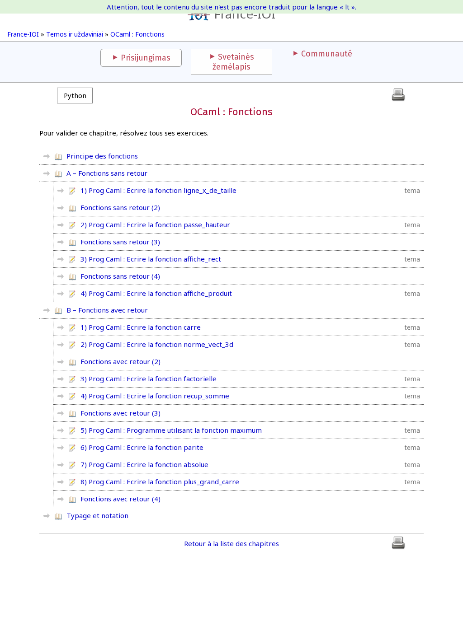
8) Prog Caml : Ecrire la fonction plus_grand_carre (159, 481)
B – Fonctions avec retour (107, 309)
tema (412, 191)
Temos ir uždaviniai (74, 34)
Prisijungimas (145, 58)
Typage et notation (97, 515)
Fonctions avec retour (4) (120, 498)
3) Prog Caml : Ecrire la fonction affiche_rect (150, 258)
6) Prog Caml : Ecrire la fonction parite (141, 447)
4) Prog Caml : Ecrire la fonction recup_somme (154, 395)
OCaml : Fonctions (137, 34)
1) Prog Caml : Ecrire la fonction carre (140, 327)
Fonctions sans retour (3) (120, 241)
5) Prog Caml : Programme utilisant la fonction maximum (171, 430)
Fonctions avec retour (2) (120, 361)
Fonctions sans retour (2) (120, 207)
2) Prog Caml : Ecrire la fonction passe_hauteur (155, 224)
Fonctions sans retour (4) (120, 275)
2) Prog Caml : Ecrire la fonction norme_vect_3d (156, 344)
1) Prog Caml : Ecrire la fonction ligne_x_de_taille (158, 190)
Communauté (326, 54)
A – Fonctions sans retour (106, 173)
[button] (75, 95)
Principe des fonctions (102, 155)
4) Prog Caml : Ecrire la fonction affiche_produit (156, 293)
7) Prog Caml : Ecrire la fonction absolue (144, 464)
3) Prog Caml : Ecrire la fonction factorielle (148, 378)
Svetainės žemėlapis (233, 62)
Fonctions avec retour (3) (120, 412)
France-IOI (244, 13)
